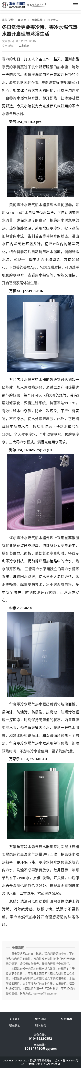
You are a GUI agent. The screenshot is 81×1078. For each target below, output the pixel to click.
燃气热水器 (29, 98)
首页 (24, 20)
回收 (53, 855)
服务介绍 (40, 1019)
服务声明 (66, 1019)
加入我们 (40, 1025)
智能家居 (16, 283)
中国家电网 (22, 46)
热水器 (18, 114)
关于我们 (14, 1019)
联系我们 (14, 1025)
